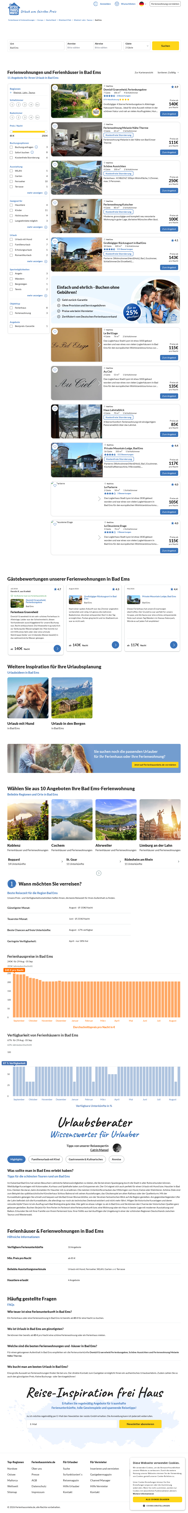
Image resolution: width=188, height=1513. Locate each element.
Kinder (31, 210)
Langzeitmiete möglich (31, 220)
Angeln (31, 273)
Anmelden (105, 3)
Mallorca (12, 1480)
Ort (12, 44)
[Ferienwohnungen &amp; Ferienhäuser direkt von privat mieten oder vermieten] (31, 12)
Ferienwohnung (31, 313)
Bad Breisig (55, 1204)
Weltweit (12, 1486)
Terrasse (31, 186)
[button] (157, 1505)
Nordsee (12, 1468)
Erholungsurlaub (31, 249)
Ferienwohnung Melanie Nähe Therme (126, 127)
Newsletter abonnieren (140, 1424)
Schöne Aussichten (115, 166)
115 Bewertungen (125, 249)
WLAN (31, 170)
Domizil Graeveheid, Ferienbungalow (125, 89)
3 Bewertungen (124, 493)
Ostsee (11, 1474)
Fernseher (31, 181)
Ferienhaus (31, 307)
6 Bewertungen (124, 95)
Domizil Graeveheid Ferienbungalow (109, 1352)
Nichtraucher (31, 215)
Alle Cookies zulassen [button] (157, 1499)
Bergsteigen (31, 283)
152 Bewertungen (125, 454)
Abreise (99, 43)
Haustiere (31, 204)
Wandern (31, 278)
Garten (31, 176)
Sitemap (12, 1492)
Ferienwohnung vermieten (165, 3)
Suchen (165, 45)
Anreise (71, 43)
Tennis (31, 289)
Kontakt (67, 1492)
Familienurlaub (31, 244)
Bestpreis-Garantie (31, 326)
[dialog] (157, 1484)
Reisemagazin (71, 1480)
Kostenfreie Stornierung (31, 157)
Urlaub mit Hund (31, 239)
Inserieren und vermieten (104, 1468)
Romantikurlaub (31, 255)
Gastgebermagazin (101, 1474)
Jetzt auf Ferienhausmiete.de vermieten (155, 764)
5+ (37, 104)
